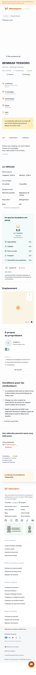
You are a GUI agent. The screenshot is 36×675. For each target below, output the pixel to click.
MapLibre (27, 322)
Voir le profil (18, 369)
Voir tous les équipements (11, 207)
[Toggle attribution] (31, 322)
